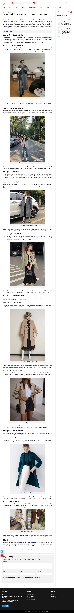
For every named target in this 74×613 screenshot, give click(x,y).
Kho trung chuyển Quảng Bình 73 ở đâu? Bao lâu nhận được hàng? (66, 20)
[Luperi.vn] (6, 3)
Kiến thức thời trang (7, 12)
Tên (4, 571)
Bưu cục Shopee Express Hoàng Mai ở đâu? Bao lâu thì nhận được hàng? (66, 32)
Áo (4, 7)
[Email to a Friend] (28, 550)
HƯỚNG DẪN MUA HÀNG (30, 594)
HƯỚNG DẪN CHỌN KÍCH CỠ (55, 596)
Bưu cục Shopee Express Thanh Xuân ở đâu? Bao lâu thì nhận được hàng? (66, 37)
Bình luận (5, 561)
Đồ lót (39, 7)
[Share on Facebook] (23, 550)
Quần (10, 7)
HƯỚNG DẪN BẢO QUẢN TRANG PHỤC (57, 597)
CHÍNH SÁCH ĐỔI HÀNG (30, 596)
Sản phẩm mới (54, 7)
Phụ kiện (46, 7)
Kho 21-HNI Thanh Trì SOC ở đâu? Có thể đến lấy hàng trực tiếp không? (66, 28)
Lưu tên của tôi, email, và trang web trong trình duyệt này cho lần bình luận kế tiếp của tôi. (22, 577)
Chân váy (23, 7)
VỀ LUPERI (52, 594)
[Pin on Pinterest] (30, 550)
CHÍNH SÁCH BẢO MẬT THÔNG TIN (32, 597)
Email (21, 571)
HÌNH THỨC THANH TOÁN (31, 599)
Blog (60, 7)
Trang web (39, 571)
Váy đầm (16, 7)
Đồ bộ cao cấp (32, 7)
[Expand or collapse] (51, 31)
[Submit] (33, 3)
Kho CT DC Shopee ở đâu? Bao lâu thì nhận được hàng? (66, 24)
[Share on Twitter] (25, 550)
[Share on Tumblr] (32, 550)
